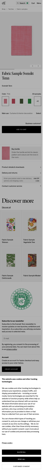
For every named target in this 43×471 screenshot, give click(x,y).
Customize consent (21, 466)
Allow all (21, 452)
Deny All (21, 459)
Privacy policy (7, 443)
